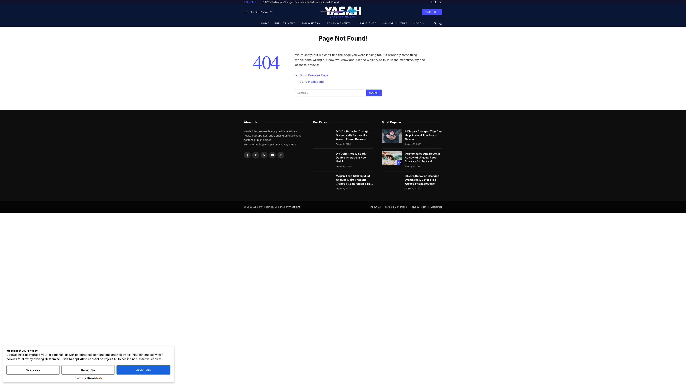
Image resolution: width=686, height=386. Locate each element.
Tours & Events (339, 23)
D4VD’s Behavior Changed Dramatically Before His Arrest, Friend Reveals (353, 135)
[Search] (435, 23)
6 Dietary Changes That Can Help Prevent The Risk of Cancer (423, 135)
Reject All (88, 369)
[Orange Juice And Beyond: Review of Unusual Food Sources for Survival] (392, 158)
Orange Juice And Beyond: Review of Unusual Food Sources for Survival (422, 157)
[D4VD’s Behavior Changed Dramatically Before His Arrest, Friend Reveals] (323, 136)
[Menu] (246, 12)
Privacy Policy (418, 206)
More (417, 23)
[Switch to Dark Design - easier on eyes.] (440, 23)
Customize (33, 369)
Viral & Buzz (366, 23)
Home (265, 23)
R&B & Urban (311, 23)
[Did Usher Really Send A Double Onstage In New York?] (323, 158)
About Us (376, 206)
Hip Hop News (285, 23)
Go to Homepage (312, 81)
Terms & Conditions (396, 206)
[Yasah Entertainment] (343, 12)
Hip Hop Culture (394, 23)
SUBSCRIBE (432, 12)
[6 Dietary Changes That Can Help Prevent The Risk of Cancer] (392, 136)
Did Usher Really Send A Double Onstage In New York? (295, 2)
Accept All (143, 369)
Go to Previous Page (314, 75)
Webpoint (294, 206)
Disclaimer (436, 206)
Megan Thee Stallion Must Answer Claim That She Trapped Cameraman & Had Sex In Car (354, 179)
